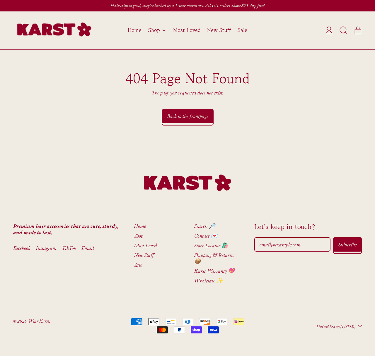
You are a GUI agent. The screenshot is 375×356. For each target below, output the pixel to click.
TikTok (69, 248)
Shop (138, 235)
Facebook (21, 248)
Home (135, 30)
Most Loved (187, 30)
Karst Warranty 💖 (214, 270)
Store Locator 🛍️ (211, 245)
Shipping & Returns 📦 (214, 258)
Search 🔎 (204, 226)
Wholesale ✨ (208, 280)
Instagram (46, 248)
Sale (242, 30)
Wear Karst (38, 321)
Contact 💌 (205, 235)
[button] (343, 30)
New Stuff (219, 30)
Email (87, 248)
